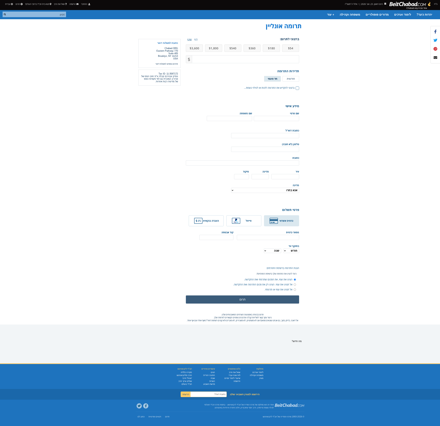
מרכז (289, 416)
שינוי (189, 39)
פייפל (249, 220)
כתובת (295, 157)
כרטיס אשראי (286, 220)
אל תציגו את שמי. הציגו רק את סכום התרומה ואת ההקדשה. (262, 284)
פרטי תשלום (290, 210)
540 (232, 48)
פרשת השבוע (209, 384)
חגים (213, 372)
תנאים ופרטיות (155, 416)
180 (271, 48)
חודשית (291, 78)
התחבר (84, 4)
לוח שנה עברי (234, 375)
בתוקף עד (294, 246)
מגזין (261, 378)
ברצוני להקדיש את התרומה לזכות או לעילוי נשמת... (269, 87)
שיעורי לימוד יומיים (232, 378)
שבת (213, 378)
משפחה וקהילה (350, 15)
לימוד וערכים (402, 15)
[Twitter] (139, 406)
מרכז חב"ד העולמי (211, 405)
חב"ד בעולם (187, 384)
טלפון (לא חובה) (290, 144)
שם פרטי (294, 113)
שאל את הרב (59, 4)
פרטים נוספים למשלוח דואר (166, 64)
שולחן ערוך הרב (185, 381)
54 (290, 48)
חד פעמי (272, 78)
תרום (18, 4)
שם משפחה (246, 113)
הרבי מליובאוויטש (184, 375)
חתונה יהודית (209, 375)
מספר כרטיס (292, 232)
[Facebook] (145, 406)
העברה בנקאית (211, 220)
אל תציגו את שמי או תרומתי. (278, 289)
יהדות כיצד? (424, 15)
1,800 (213, 48)
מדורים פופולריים (377, 15)
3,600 (194, 48)
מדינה (265, 171)
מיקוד (246, 171)
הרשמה (237, 381)
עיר (297, 171)
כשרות (212, 381)
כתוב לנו (141, 416)
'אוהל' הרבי (187, 378)
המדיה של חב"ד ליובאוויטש (274, 416)
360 (252, 48)
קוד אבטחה (227, 232)
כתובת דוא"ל (292, 130)
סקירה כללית (186, 372)
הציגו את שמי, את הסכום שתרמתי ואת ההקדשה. (268, 279)
